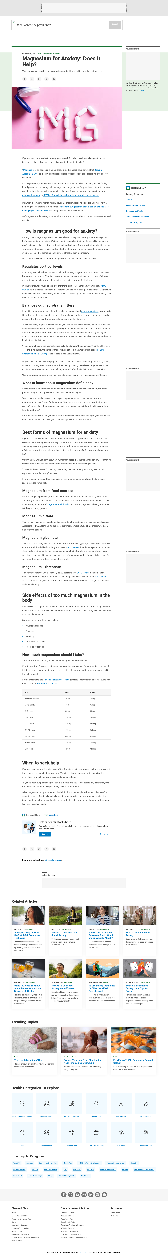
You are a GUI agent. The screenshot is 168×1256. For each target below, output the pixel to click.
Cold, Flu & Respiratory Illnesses (89, 1163)
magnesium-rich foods (58, 504)
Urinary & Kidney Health (67, 1176)
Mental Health (55, 54)
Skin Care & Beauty (70, 1057)
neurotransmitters (90, 311)
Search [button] (115, 24)
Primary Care (72, 1146)
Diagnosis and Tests (134, 211)
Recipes (125, 1169)
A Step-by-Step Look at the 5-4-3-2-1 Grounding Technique (27, 935)
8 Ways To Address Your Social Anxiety (64, 934)
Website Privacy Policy (69, 1231)
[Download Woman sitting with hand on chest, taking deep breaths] (102, 915)
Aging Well (16, 1163)
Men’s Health (121, 1117)
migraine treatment (31, 195)
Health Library (17, 1231)
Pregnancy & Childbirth (108, 1169)
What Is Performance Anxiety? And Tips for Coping (137, 988)
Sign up (44, 834)
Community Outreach (20, 1225)
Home (14, 1213)
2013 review (83, 572)
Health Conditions (43, 54)
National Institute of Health (56, 679)
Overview (129, 200)
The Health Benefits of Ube (28, 1060)
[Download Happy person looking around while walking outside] (65, 968)
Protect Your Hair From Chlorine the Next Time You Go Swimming (82, 1061)
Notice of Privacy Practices (71, 1234)
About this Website (68, 1216)
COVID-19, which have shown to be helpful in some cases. (71, 195)
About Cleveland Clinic (20, 1216)
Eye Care (35, 1169)
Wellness (29, 929)
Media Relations (17, 1241)
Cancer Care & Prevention (48, 1163)
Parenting (90, 1169)
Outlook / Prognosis (134, 222)
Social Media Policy (68, 1222)
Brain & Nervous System (22, 1117)
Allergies (30, 1163)
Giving (14, 1222)
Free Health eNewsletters (21, 1234)
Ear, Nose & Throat (19, 1169)
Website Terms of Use (69, 1228)
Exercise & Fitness (71, 1117)
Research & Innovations (20, 1228)
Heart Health (96, 1117)
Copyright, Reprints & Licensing (72, 1225)
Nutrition (17, 1057)
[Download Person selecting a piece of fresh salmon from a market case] (133, 1040)
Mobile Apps (115, 1213)
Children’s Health (46, 1117)
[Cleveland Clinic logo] (31, 815)
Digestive (134, 1163)
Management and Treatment (137, 217)
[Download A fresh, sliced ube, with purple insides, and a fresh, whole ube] (34, 1040)
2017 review (74, 547)
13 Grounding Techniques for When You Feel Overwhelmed (102, 988)
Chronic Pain (67, 1163)
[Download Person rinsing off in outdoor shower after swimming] (84, 1040)
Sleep (50, 1176)
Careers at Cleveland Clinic (22, 1219)
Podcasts (114, 1216)
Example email (105, 834)
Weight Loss (85, 1176)
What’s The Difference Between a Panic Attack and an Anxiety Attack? (101, 935)
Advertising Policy (67, 1219)
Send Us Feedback (68, 1213)
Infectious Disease (50, 1169)
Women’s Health (146, 1146)
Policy (142, 90)
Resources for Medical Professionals (26, 1237)
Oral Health (77, 1169)
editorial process (52, 860)
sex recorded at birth (47, 683)
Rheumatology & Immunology (144, 1169)
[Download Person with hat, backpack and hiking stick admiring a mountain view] (102, 968)
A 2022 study (101, 576)
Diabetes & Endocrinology (115, 1163)
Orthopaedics (46, 1146)
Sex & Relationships (35, 1176)
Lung (65, 1169)
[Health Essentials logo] (51, 815)
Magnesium (28, 170)
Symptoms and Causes (135, 205)
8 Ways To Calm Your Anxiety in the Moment (63, 987)
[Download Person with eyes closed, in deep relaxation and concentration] (28, 915)
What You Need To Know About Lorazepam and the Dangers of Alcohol (27, 988)
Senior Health (17, 1176)
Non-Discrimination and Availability (74, 1237)
